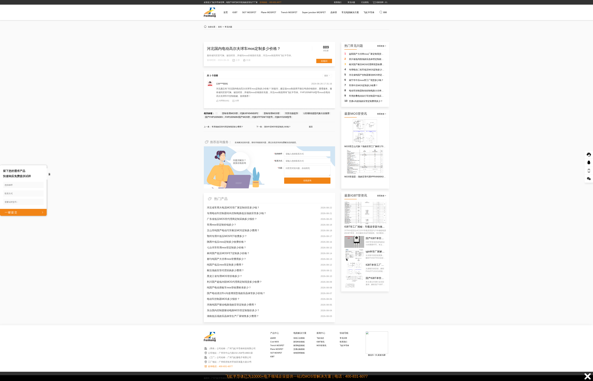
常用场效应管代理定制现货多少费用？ (227, 127)
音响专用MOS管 (272, 113)
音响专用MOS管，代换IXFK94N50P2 (240, 113)
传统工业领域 (299, 338)
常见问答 (343, 338)
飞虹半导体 (369, 12)
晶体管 (333, 12)
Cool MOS (274, 342)
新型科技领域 (299, 342)
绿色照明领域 (299, 353)
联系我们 (337, 2)
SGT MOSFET (249, 12)
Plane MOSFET (268, 12)
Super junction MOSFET (314, 12)
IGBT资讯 (320, 342)
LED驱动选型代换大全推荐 (316, 113)
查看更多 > (381, 46)
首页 (225, 12)
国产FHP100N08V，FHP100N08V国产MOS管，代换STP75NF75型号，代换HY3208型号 (248, 117)
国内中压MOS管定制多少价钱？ (277, 127)
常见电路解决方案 (350, 12)
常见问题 (351, 2)
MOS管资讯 (321, 345)
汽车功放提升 (291, 113)
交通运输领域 (299, 349)
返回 (311, 127)
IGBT (235, 12)
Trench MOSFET (289, 12)
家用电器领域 (299, 345)
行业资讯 (365, 2)
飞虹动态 (320, 338)
